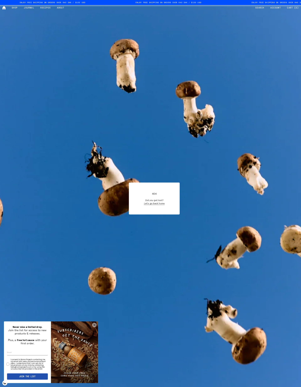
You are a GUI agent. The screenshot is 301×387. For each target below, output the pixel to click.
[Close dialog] (94, 325)
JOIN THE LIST (27, 377)
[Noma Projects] (4, 7)
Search (259, 8)
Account (275, 8)
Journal (29, 8)
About (60, 8)
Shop (15, 8)
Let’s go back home (154, 203)
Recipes (45, 8)
